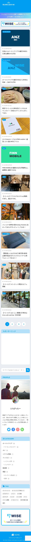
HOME (17, 535)
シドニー (13, 493)
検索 (28, 370)
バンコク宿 (19, 496)
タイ (4, 88)
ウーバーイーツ (6, 490)
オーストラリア (6, 31)
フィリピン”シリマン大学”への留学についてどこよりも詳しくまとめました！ (15, 15)
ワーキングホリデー (11, 447)
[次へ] (24, 324)
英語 (5, 471)
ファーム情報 (6, 500)
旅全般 (6, 468)
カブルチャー (6, 493)
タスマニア (5, 496)
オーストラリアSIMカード (18, 490)
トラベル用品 (6, 233)
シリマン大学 (9, 461)
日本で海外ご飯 (24, 500)
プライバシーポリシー (15, 537)
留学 (6, 478)
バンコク (12, 496)
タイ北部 (19, 493)
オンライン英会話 (10, 475)
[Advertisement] (23, 6)
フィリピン (7, 457)
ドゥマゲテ (8, 464)
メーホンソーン (14, 500)
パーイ (25, 496)
